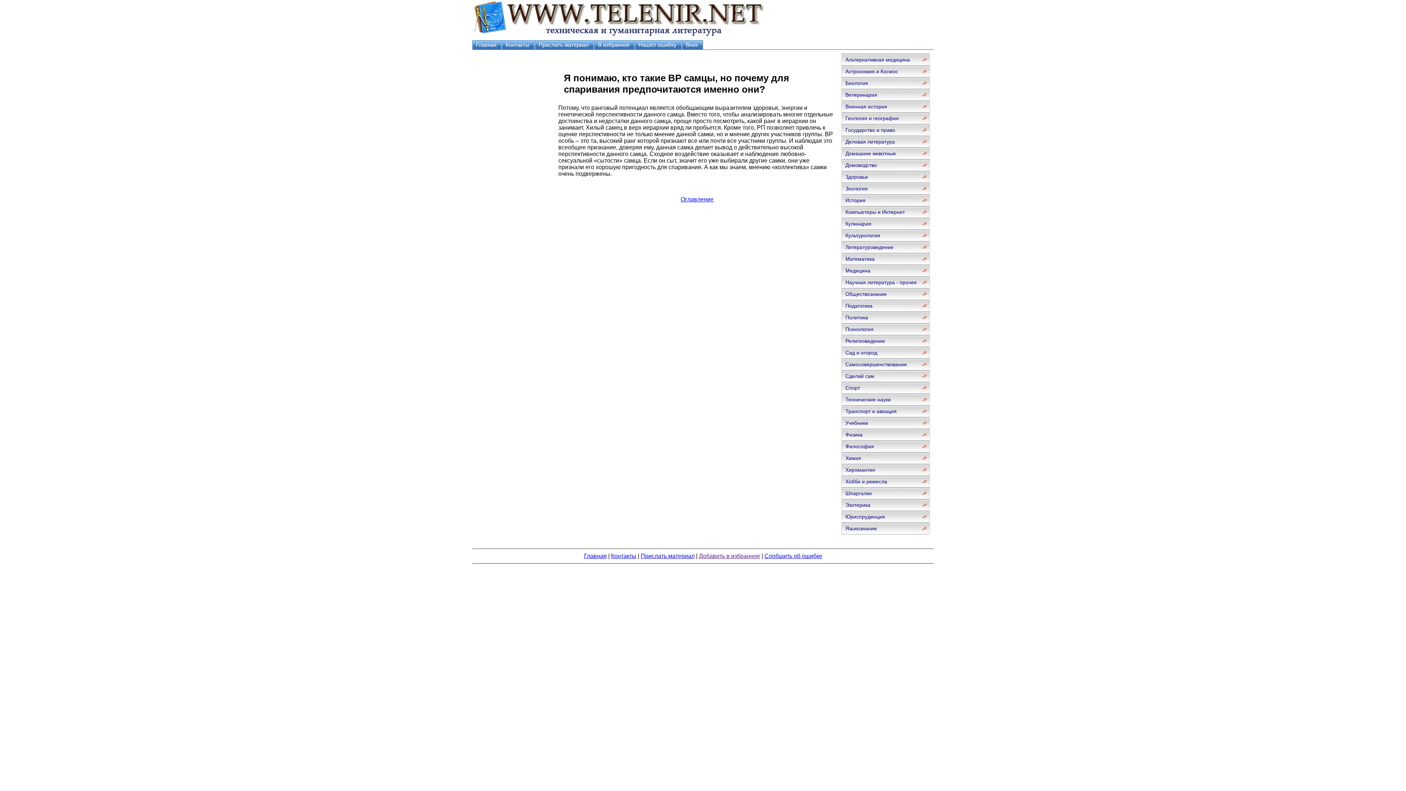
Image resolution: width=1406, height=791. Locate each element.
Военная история (866, 106)
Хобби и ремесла (866, 481)
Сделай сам (859, 376)
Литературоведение (869, 247)
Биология (856, 83)
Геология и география (872, 118)
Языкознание (861, 528)
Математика (860, 259)
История (855, 200)
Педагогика (859, 306)
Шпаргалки (858, 493)
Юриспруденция (865, 517)
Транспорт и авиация (871, 411)
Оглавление (697, 199)
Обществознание (866, 294)
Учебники (856, 423)
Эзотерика (857, 505)
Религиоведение (865, 341)
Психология (859, 329)
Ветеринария (861, 95)
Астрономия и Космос (871, 71)
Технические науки (868, 399)
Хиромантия (860, 470)
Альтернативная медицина (877, 60)
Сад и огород (861, 353)
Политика (856, 317)
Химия (853, 458)
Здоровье (856, 177)
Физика (854, 435)
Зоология (856, 189)
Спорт (852, 388)
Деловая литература (870, 142)
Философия (859, 446)
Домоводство (861, 165)
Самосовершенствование (876, 364)
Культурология (862, 235)
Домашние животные (870, 153)
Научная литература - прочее (881, 282)
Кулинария (858, 224)
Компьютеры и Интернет (875, 212)
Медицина (857, 271)
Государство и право (870, 130)
